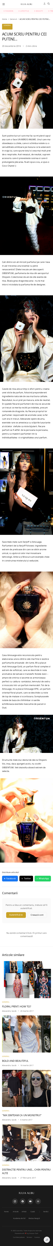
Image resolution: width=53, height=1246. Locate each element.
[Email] (38, 1201)
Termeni (29, 1237)
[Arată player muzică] (47, 1240)
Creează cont (37, 914)
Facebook (11, 878)
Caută (32, 1212)
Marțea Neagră (34, 1218)
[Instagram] (15, 1201)
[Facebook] (22, 1201)
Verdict (45, 1212)
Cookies (37, 1237)
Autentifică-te (16, 914)
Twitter (27, 878)
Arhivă (24, 1212)
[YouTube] (30, 1201)
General (13, 19)
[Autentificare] (45, 4)
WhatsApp (44, 878)
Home (4, 19)
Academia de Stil (19, 1218)
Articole (16, 1212)
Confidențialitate (19, 1237)
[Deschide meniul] (4, 4)
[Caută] (49, 4)
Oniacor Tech (33, 1233)
